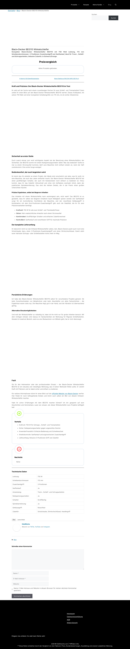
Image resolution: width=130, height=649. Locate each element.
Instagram (46, 527)
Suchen (94, 14)
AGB (68, 620)
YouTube (37, 527)
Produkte (74, 5)
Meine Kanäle (97, 5)
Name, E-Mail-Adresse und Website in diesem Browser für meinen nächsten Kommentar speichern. (45, 589)
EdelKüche (26, 524)
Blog (109, 5)
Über (14, 519)
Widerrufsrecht (72, 623)
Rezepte (86, 5)
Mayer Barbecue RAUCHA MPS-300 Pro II (66, 78)
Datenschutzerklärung (75, 617)
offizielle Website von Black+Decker (65, 394)
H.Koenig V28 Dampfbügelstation (29, 78)
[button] (115, 5)
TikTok (32, 527)
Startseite (11, 11)
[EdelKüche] (16, 533)
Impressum (71, 614)
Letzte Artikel (21, 519)
